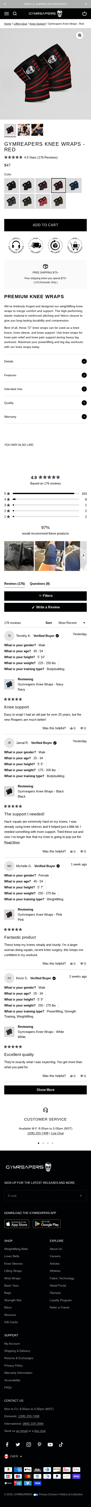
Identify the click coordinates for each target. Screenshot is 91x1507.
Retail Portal (58, 1285)
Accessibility (12, 1380)
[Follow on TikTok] (61, 1444)
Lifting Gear (20, 23)
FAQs (8, 1387)
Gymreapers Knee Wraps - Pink (40, 917)
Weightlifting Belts (16, 1249)
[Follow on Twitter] (18, 1444)
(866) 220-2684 (33, 1423)
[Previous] (5, 4)
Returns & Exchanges (18, 1358)
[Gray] (27, 185)
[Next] (86, 4)
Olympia (55, 1292)
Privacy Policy (13, 1365)
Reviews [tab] (14, 585)
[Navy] (74, 185)
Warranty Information (18, 1372)
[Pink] (43, 185)
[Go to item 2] (24, 130)
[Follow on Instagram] (29, 1444)
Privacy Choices (48, 1494)
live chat (40, 1431)
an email (22, 1431)
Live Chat (57, 1133)
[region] (45, 556)
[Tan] (58, 201)
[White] (11, 201)
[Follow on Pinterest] (39, 1444)
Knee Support (38, 23)
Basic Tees (11, 1285)
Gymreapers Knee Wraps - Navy (40, 686)
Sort (49, 623)
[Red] (58, 185)
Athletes (55, 1271)
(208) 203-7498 (38, 1133)
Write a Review (54, 608)
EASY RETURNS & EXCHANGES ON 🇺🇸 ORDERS (45, 4)
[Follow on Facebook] (7, 1444)
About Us (56, 1249)
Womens (10, 1315)
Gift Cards (11, 1322)
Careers (55, 1256)
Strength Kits (12, 1300)
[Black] (11, 185)
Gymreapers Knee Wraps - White (41, 1034)
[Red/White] (43, 201)
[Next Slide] (83, 556)
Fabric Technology (62, 1278)
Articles (54, 1263)
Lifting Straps (13, 1271)
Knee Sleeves (13, 1263)
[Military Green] (27, 201)
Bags (7, 1292)
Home (7, 23)
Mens (8, 1307)
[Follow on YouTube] (50, 1444)
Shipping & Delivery (17, 1351)
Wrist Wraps (12, 1278)
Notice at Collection (71, 1494)
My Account (12, 1343)
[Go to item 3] (37, 130)
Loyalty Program (61, 1300)
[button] (31, 157)
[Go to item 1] (10, 130)
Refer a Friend (59, 1307)
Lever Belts (11, 1256)
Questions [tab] (40, 585)
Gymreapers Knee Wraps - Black (41, 793)
